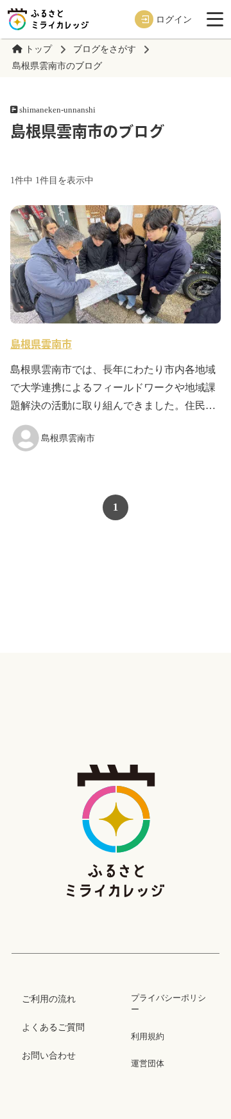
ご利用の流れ (49, 999)
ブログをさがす (104, 49)
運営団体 (147, 1063)
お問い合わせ (49, 1055)
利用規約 (147, 1036)
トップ (38, 49)
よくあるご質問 (53, 1027)
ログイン (174, 19)
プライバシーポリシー (168, 1003)
